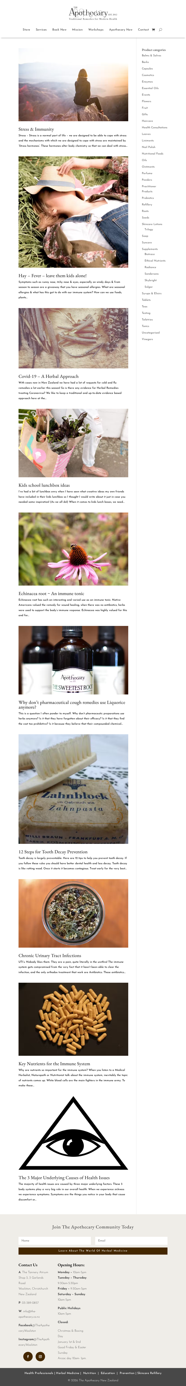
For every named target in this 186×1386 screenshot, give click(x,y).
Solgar (149, 287)
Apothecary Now (120, 29)
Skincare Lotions (152, 224)
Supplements (150, 249)
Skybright (151, 280)
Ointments (148, 167)
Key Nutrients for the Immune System (54, 1063)
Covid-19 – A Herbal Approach (49, 376)
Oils (144, 160)
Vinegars (147, 339)
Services (41, 29)
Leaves (146, 134)
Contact (143, 29)
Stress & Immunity (36, 129)
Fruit (145, 108)
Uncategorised (151, 333)
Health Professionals (39, 1373)
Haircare (147, 121)
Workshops (96, 29)
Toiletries (147, 319)
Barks (145, 62)
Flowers (146, 101)
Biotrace (150, 254)
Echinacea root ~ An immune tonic (51, 593)
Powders (147, 180)
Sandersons (152, 274)
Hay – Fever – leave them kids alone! (53, 275)
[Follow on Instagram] (40, 1356)
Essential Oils (150, 88)
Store (26, 29)
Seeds (145, 217)
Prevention (127, 1373)
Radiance (150, 267)
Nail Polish (148, 147)
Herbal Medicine (67, 1373)
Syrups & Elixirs (151, 293)
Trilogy (149, 229)
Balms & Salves (151, 55)
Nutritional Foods (152, 153)
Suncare (147, 242)
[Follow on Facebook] (28, 1356)
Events (146, 95)
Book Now (59, 29)
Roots (145, 211)
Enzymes (147, 82)
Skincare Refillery (149, 1373)
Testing (146, 313)
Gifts (145, 114)
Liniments (148, 140)
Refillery (147, 204)
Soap (145, 236)
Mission (77, 29)
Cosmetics (148, 75)
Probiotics (148, 198)
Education (108, 1373)
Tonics (145, 326)
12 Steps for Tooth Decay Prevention (53, 852)
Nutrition (89, 1373)
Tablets (146, 300)
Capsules (147, 68)
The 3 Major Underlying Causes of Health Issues (64, 1177)
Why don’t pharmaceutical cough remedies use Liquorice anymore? (72, 704)
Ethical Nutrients (155, 261)
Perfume (147, 173)
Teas (144, 306)
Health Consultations (154, 127)
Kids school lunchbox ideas (44, 485)
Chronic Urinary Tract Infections (50, 955)
